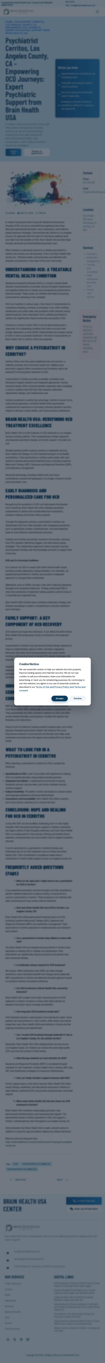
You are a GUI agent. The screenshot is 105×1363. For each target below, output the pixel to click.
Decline (78, 698)
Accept (59, 698)
